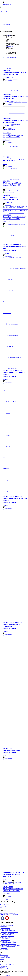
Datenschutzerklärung (5, 968)
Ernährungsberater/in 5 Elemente (8, 944)
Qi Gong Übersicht (5, 929)
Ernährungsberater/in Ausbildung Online (10, 945)
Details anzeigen (18, 882)
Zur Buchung (8, 80)
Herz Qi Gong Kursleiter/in (7, 936)
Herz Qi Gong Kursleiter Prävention (9, 932)
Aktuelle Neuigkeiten (5, 904)
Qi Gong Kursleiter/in (6, 934)
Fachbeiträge (3, 906)
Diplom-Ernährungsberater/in (8, 946)
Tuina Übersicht (4, 938)
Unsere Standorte (4, 956)
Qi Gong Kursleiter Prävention (8, 930)
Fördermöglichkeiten (5, 957)
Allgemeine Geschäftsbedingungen (8, 964)
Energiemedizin (4, 949)
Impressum (2, 967)
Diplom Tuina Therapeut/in (7, 941)
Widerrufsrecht (3, 966)
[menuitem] (18, 102)
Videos (1, 907)
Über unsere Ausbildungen (6, 925)
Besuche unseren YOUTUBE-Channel (9, 914)
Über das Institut (4, 955)
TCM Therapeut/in (5, 928)
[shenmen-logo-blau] (5, 12)
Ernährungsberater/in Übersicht (8, 942)
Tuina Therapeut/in (5, 940)
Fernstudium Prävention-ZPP (8, 933)
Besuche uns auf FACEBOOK (7, 913)
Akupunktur (4, 948)
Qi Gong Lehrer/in (5, 937)
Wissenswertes (3, 926)
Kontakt (2, 959)
